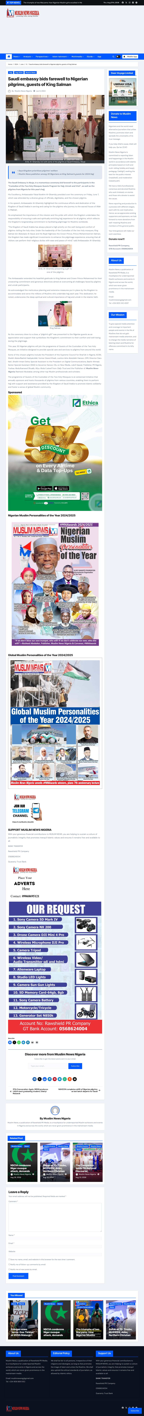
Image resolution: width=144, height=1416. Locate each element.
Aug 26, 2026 (15, 1177)
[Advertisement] (72, 36)
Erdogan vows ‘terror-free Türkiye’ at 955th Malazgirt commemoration (23, 1334)
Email (11, 1243)
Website (12, 1251)
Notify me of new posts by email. (23, 1269)
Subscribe (75, 1066)
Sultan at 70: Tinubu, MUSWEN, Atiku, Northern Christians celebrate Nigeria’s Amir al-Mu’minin (55, 1171)
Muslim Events (49, 1146)
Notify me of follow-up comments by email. (28, 1264)
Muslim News (31, 73)
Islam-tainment (60, 56)
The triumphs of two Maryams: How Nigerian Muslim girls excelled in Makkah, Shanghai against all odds (87, 1336)
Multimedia (77, 56)
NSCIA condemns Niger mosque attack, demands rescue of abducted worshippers (21, 1171)
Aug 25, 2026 (48, 1177)
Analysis (27, 56)
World (21, 1304)
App (99, 56)
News (16, 56)
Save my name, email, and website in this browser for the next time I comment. (42, 1259)
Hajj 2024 (18, 73)
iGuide (90, 56)
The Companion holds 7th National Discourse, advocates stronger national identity (87, 1171)
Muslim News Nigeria (23, 91)
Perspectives (42, 56)
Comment (13, 1201)
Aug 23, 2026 (81, 1177)
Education (81, 1304)
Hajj (10, 73)
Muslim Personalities (85, 1307)
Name (12, 1235)
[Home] (9, 56)
